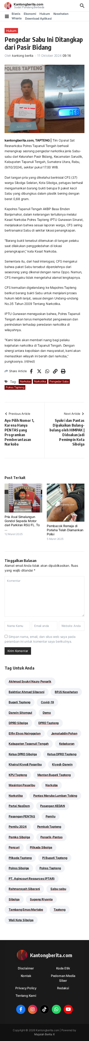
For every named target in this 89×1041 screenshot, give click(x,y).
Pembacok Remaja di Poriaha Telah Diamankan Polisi (65, 530)
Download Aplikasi (38, 18)
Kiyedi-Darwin (62, 764)
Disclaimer (26, 968)
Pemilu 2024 (18, 826)
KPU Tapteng (18, 775)
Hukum (44, 13)
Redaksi (63, 988)
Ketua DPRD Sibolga (23, 754)
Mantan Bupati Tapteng (54, 775)
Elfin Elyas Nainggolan (25, 733)
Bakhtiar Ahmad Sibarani (26, 692)
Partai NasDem (19, 806)
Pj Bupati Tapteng (54, 858)
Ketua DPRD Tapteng (61, 754)
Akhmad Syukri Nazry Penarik (30, 681)
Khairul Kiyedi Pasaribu (25, 764)
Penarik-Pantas (51, 837)
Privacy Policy (26, 988)
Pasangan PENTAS (22, 816)
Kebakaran (66, 743)
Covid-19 (47, 702)
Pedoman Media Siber (63, 978)
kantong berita (22, 55)
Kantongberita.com (28, 4)
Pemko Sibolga (19, 837)
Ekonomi (30, 13)
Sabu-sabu (58, 889)
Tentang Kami (26, 995)
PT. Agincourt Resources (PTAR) (32, 878)
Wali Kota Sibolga (21, 920)
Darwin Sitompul (20, 712)
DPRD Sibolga (18, 723)
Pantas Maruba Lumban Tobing (55, 795)
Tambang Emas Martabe (26, 909)
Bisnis (16, 13)
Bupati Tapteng (19, 702)
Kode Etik (63, 968)
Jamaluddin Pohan (64, 733)
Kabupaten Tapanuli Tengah (29, 743)
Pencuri (14, 847)
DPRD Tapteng (48, 723)
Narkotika (40, 381)
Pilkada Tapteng (20, 858)
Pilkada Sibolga (41, 847)
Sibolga (14, 899)
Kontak (26, 976)
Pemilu (50, 816)
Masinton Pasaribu (22, 785)
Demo (47, 712)
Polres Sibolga (19, 868)
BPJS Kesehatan (66, 692)
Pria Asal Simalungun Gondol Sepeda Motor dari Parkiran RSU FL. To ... (22, 523)
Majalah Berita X (44, 1034)
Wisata (17, 18)
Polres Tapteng (15, 387)
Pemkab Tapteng (49, 826)
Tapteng (59, 909)
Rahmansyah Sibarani (24, 889)
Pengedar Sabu (59, 381)
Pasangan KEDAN (52, 806)
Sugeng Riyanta (41, 899)
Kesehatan (60, 13)
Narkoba (25, 381)
